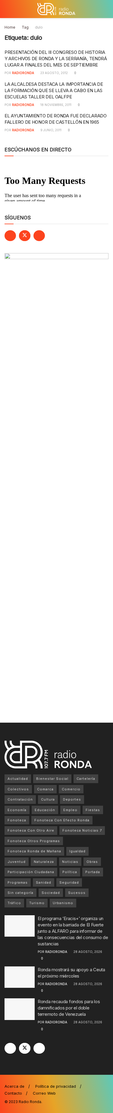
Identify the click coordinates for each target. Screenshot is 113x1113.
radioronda (23, 73)
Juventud (17, 862)
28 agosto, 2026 (87, 951)
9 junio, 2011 (50, 130)
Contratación (20, 799)
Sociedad (51, 893)
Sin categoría (20, 893)
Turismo (37, 903)
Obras (92, 862)
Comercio (71, 789)
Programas (18, 882)
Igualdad (77, 851)
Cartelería (86, 779)
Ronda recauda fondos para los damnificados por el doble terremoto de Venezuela (69, 1008)
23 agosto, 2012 (53, 73)
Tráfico (14, 903)
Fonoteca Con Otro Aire (31, 830)
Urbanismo (63, 903)
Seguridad (69, 882)
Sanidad (43, 882)
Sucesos (77, 893)
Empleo (70, 810)
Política (69, 872)
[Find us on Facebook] (10, 235)
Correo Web (44, 1093)
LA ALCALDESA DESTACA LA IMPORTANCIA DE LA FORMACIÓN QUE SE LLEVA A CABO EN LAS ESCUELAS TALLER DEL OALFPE (54, 90)
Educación (45, 810)
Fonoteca (17, 820)
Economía (17, 810)
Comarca (45, 789)
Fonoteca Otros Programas (34, 841)
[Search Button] (105, 9)
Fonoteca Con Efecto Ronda (61, 820)
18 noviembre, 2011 (55, 105)
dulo (39, 27)
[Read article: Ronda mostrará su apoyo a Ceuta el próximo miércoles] (20, 977)
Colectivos (18, 789)
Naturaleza (44, 862)
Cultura (48, 799)
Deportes (72, 799)
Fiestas (93, 810)
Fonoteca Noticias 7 (82, 830)
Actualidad (18, 779)
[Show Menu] (7, 9)
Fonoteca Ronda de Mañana (34, 851)
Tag (25, 27)
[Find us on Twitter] (24, 235)
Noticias (70, 862)
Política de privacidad (55, 1086)
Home (10, 27)
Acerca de (14, 1086)
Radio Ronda (30, 1101)
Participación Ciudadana (31, 872)
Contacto (13, 1093)
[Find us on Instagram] (39, 235)
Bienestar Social (52, 779)
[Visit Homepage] (56, 9)
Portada (92, 872)
